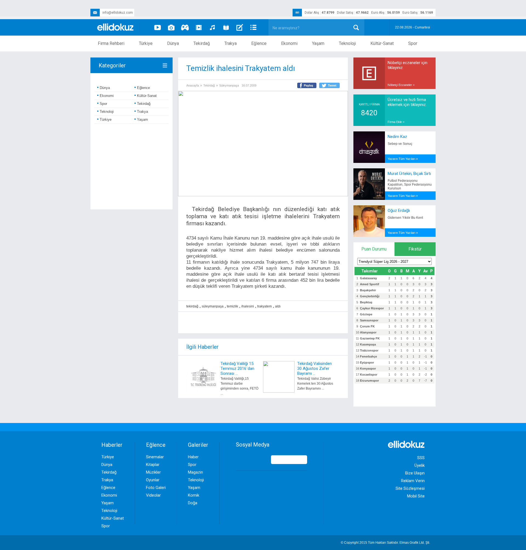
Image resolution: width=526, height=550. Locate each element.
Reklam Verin (413, 480)
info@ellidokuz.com (117, 13)
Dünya (173, 43)
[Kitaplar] (226, 27)
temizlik (232, 306)
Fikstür (415, 249)
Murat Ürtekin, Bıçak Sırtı (409, 173)
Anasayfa (192, 85)
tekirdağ (192, 306)
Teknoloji (347, 43)
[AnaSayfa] (115, 27)
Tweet (332, 85)
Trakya (230, 43)
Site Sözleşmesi (410, 488)
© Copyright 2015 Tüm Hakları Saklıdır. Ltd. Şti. (385, 543)
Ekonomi (289, 43)
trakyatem (264, 306)
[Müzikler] (212, 27)
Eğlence (259, 43)
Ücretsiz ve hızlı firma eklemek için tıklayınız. (407, 102)
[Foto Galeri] (171, 27)
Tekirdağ (201, 43)
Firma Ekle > (396, 121)
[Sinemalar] (198, 27)
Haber (193, 456)
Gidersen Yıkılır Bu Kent (405, 218)
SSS (421, 457)
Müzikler (153, 472)
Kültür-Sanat (382, 43)
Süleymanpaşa (229, 85)
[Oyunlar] (185, 27)
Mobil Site (416, 496)
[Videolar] (157, 27)
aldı (278, 306)
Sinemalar (155, 456)
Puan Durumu (374, 249)
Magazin (195, 472)
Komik (193, 495)
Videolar (153, 495)
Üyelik (419, 465)
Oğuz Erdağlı (399, 210)
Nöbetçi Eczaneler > (401, 85)
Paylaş (308, 85)
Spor (412, 43)
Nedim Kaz (397, 136)
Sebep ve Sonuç (400, 144)
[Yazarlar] (240, 27)
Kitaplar (152, 464)
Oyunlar (152, 479)
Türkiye (146, 43)
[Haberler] (253, 27)
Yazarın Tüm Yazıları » (403, 158)
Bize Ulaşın (415, 473)
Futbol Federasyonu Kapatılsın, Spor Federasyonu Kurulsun (410, 184)
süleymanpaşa (213, 306)
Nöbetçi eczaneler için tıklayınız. (407, 65)
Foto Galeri (156, 487)
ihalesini (247, 306)
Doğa (192, 502)
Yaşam (318, 43)
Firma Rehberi (111, 43)
